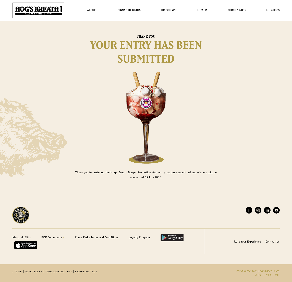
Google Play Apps (172, 237)
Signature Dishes (129, 10)
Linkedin (267, 210)
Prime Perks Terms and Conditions (96, 237)
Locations (273, 10)
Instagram (258, 210)
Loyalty (202, 10)
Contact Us (272, 241)
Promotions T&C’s (86, 271)
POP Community (51, 237)
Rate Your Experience (247, 241)
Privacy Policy (33, 271)
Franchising (169, 10)
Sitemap (17, 271)
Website (259, 275)
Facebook (249, 210)
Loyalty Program (139, 237)
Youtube (276, 210)
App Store (25, 245)
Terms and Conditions (58, 271)
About (91, 10)
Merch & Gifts (237, 10)
